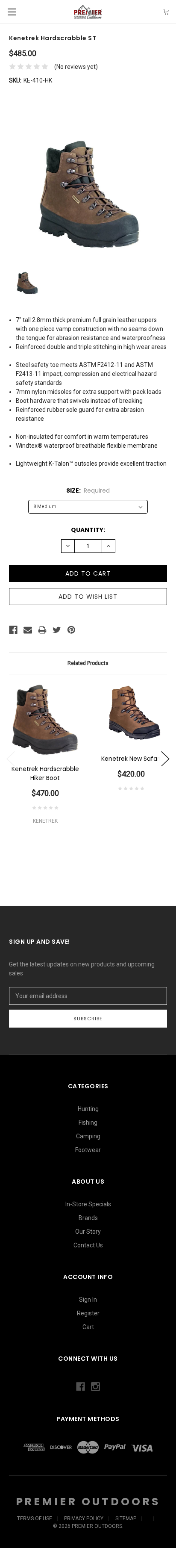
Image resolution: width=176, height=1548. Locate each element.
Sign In (88, 1299)
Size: (88, 490)
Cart (88, 1326)
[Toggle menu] (11, 12)
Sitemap (125, 1518)
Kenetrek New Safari (131, 758)
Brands (88, 1217)
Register (88, 1313)
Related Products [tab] (88, 663)
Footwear (88, 1149)
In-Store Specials (88, 1204)
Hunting (88, 1108)
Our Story (88, 1231)
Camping (88, 1136)
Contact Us (88, 1245)
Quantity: (88, 530)
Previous (10, 759)
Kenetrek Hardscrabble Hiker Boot (45, 773)
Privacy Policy (83, 1518)
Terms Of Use (34, 1518)
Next (165, 759)
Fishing (88, 1122)
